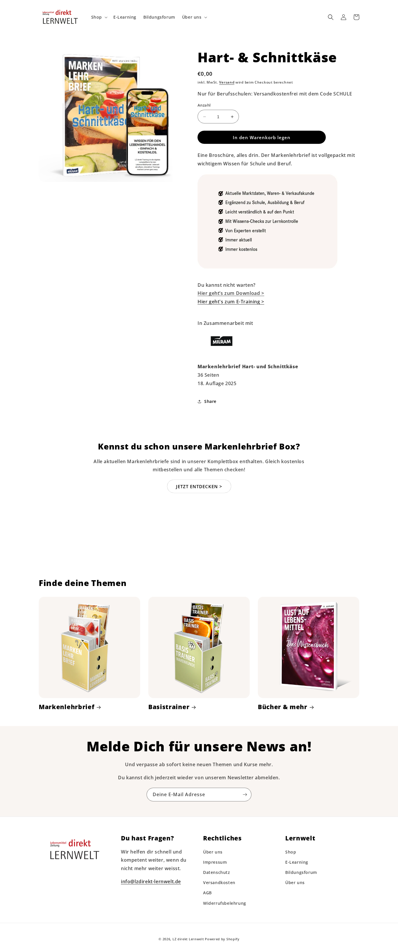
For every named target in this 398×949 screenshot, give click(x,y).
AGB (207, 892)
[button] (99, 17)
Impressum (215, 862)
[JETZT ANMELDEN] (244, 794)
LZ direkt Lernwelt (188, 939)
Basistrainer (168, 707)
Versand (226, 82)
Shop (290, 852)
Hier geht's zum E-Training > (231, 301)
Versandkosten (219, 882)
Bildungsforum (301, 872)
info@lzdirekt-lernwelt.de (151, 881)
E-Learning (296, 862)
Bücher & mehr (282, 707)
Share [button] (210, 401)
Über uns (213, 852)
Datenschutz (216, 872)
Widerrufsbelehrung (224, 903)
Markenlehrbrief (66, 707)
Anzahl (204, 105)
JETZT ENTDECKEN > (199, 486)
